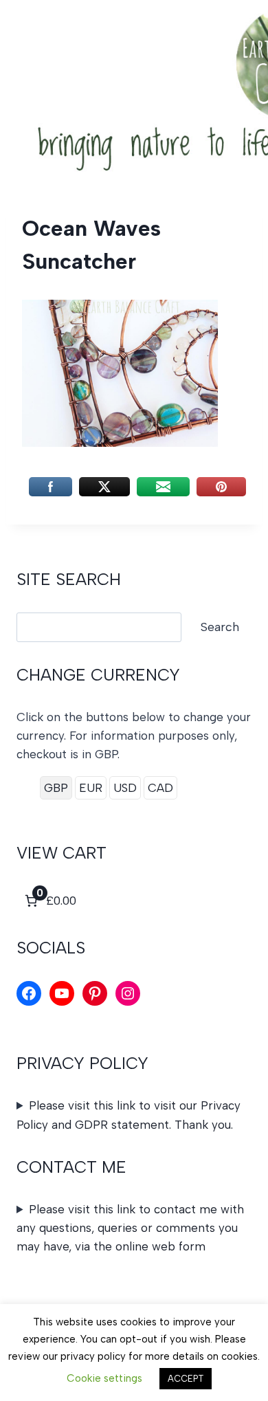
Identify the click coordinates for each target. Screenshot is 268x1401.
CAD (160, 788)
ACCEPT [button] (185, 1379)
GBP (56, 788)
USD (125, 788)
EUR (90, 788)
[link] (49, 900)
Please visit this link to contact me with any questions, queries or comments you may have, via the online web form (130, 1227)
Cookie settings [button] (104, 1378)
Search (220, 627)
